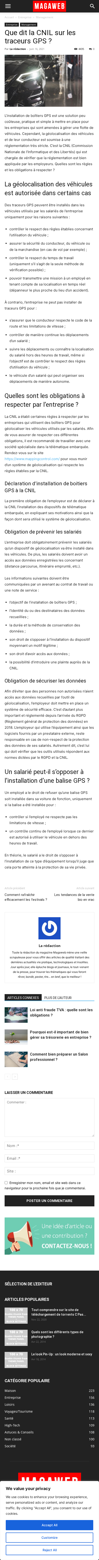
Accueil (9, 17)
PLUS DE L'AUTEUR (58, 998)
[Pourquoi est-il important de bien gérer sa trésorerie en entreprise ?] (16, 1037)
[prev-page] (7, 1077)
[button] (7, 6)
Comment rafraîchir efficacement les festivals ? (26, 897)
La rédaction (18, 49)
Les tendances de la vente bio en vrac (74, 897)
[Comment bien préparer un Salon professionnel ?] (16, 1059)
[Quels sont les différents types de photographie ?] (16, 1338)
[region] (49, 1520)
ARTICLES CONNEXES (23, 998)
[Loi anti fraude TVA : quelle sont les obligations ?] (16, 1015)
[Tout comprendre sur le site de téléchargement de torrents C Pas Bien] (16, 1316)
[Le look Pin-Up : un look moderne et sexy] (16, 1360)
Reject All (50, 1550)
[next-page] (15, 1077)
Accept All (49, 1525)
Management (44, 17)
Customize (49, 1537)
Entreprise (25, 17)
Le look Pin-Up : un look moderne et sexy (61, 1354)
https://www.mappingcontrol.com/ (32, 459)
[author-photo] (49, 939)
